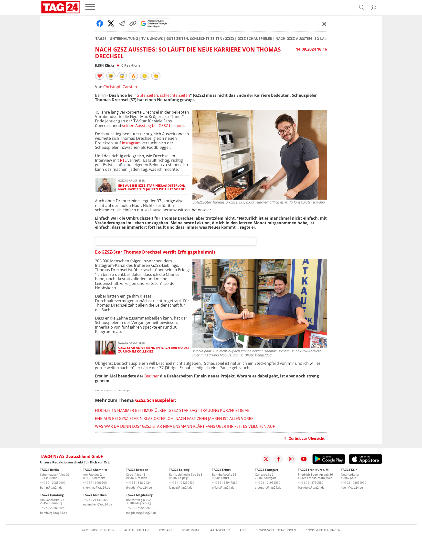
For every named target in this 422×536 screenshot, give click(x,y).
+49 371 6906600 (95, 483)
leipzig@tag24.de (180, 487)
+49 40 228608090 (52, 508)
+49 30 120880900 (52, 483)
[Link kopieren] (133, 23)
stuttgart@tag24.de (268, 487)
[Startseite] (60, 7)
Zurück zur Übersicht (307, 438)
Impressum (190, 530)
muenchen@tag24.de (97, 504)
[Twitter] (266, 459)
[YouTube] (304, 459)
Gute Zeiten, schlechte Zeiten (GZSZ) (200, 39)
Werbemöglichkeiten (98, 530)
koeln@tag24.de (352, 487)
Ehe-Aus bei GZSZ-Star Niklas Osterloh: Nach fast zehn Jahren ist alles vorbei (152, 187)
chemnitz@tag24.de (96, 487)
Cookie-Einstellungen (323, 530)
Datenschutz (219, 530)
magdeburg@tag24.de (141, 513)
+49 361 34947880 (224, 483)
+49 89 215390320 (95, 500)
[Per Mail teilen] (122, 23)
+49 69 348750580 (310, 483)
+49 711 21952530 (267, 483)
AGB (243, 530)
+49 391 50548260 (138, 508)
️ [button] (99, 75)
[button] (374, 7)
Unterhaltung (124, 39)
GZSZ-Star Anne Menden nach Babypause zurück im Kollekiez (153, 350)
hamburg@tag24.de (53, 513)
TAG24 (100, 39)
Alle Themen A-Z (136, 530)
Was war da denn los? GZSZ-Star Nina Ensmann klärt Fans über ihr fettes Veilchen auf (185, 426)
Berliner (151, 376)
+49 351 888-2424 (138, 483)
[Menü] (90, 7)
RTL (123, 160)
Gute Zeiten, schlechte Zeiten (163, 95)
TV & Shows (152, 39)
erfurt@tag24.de (223, 487)
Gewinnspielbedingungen (275, 530)
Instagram (131, 143)
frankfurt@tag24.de (311, 487)
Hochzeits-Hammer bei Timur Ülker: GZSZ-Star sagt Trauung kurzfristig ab (172, 410)
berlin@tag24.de (51, 487)
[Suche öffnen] (362, 7)
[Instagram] (291, 459)
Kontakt (165, 530)
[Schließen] (324, 24)
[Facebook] (278, 459)
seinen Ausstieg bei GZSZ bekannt (153, 125)
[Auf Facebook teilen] (100, 23)
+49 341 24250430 (181, 483)
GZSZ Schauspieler (254, 39)
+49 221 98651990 (353, 483)
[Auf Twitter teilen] (111, 23)
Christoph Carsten (120, 86)
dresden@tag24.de (139, 487)
